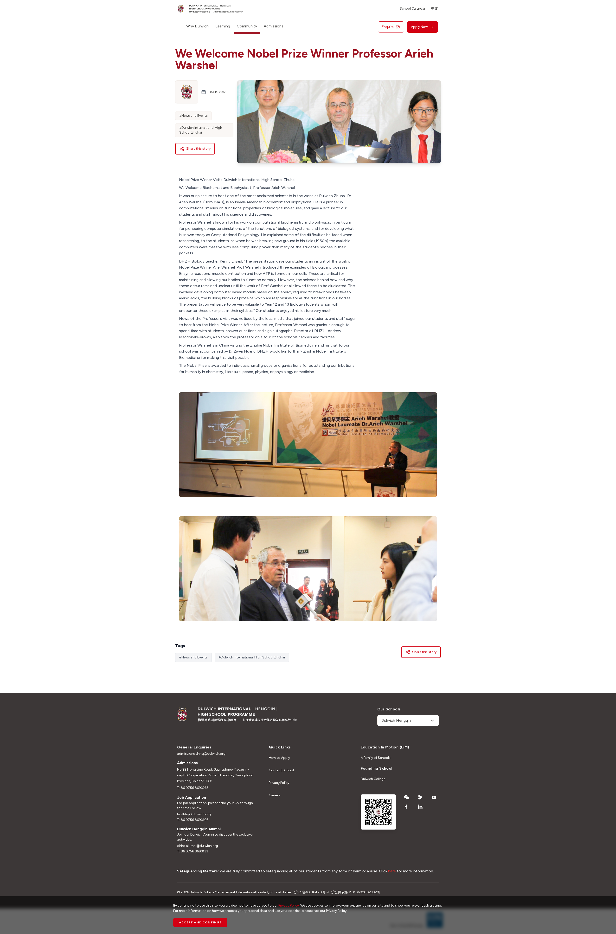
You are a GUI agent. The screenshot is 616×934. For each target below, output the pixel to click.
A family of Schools (376, 758)
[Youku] (420, 797)
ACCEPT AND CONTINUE (200, 922)
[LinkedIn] (420, 807)
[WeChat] (406, 797)
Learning (222, 26)
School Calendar (412, 8)
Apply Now (419, 27)
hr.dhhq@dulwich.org (194, 814)
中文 (434, 8)
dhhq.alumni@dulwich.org (197, 846)
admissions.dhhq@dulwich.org (201, 754)
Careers (275, 795)
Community (247, 26)
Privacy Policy (279, 783)
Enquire (387, 27)
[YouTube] (434, 797)
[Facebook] (406, 807)
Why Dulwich (197, 26)
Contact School (281, 770)
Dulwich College (373, 779)
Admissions (273, 26)
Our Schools (389, 709)
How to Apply (279, 758)
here (392, 871)
